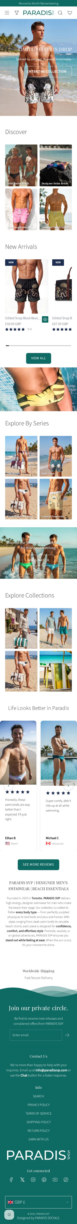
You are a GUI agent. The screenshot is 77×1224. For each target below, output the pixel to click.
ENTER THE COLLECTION (47, 71)
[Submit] (67, 1035)
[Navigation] (7, 13)
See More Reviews (38, 864)
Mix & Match (38, 560)
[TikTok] (66, 1179)
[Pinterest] (44, 1179)
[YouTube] (55, 1179)
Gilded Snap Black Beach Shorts (22, 318)
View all (38, 358)
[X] (22, 1179)
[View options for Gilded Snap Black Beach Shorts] (45, 319)
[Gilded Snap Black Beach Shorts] (26, 286)
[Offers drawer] (17, 13)
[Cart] (69, 13)
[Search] (60, 13)
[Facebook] (11, 1179)
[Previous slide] (8, 785)
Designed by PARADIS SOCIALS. (38, 1218)
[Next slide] (68, 785)
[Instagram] (33, 1179)
